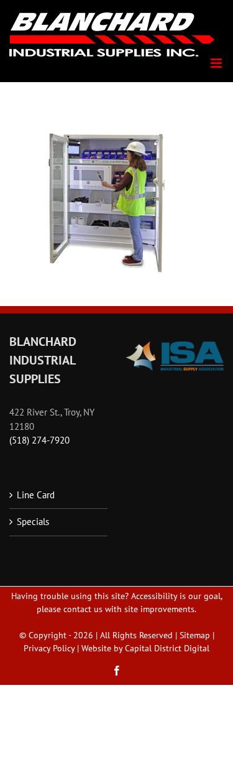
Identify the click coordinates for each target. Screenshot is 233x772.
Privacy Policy (49, 648)
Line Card (36, 495)
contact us (83, 609)
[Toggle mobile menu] (217, 63)
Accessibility (154, 596)
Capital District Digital (167, 648)
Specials (33, 522)
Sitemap (195, 635)
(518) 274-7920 (39, 440)
